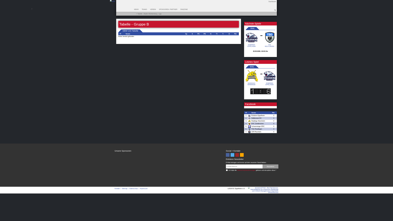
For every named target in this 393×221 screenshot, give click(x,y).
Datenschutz (133, 188)
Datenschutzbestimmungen (246, 170)
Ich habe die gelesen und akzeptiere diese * (252, 170)
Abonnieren (270, 166)
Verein (153, 9)
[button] (228, 155)
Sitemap (124, 188)
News (136, 9)
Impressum (144, 188)
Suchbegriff (275, 10)
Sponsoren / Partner (168, 9)
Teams (144, 9)
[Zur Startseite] (112, 8)
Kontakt (117, 188)
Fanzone (184, 9)
